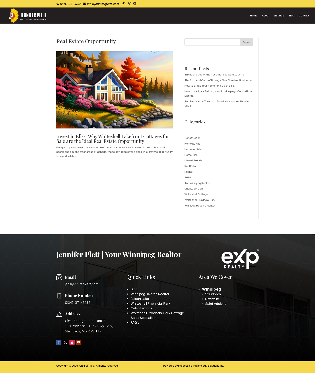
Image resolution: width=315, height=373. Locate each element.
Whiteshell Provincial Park (199, 200)
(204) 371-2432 (77, 302)
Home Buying (192, 143)
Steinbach (213, 294)
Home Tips (191, 155)
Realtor (188, 171)
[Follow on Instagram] (72, 342)
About (265, 15)
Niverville (212, 299)
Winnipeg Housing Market (199, 205)
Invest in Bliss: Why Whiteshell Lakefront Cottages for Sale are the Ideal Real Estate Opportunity (112, 138)
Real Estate (191, 166)
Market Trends (193, 160)
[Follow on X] (65, 342)
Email (70, 277)
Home (253, 15)
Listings (279, 15)
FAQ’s (135, 322)
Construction (192, 138)
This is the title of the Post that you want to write (214, 74)
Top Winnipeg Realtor (197, 183)
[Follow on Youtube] (78, 342)
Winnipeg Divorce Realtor (150, 294)
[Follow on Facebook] (58, 342)
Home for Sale (193, 149)
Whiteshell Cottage (196, 194)
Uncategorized (193, 188)
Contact (304, 15)
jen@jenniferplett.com (82, 284)
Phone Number (79, 295)
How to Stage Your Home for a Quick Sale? (210, 85)
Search (246, 42)
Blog (291, 15)
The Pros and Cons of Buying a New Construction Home (218, 80)
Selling (188, 177)
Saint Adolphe (216, 303)
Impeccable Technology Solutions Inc (200, 365)
